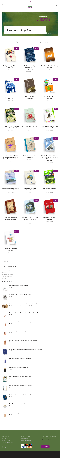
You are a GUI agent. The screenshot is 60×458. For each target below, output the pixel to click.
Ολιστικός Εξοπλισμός (7, 274)
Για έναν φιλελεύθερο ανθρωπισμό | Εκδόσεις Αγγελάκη (30, 67)
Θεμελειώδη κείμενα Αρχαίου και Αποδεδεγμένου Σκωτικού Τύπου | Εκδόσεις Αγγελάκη (10, 157)
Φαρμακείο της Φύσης (7, 270)
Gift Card (4, 278)
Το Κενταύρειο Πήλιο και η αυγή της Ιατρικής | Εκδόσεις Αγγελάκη (30, 219)
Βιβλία (3, 269)
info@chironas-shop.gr (8, 442)
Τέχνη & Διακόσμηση (7, 276)
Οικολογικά (4, 272)
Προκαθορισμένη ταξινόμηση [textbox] (46, 42)
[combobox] (48, 42)
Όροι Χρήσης (24, 438)
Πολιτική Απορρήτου (26, 440)
